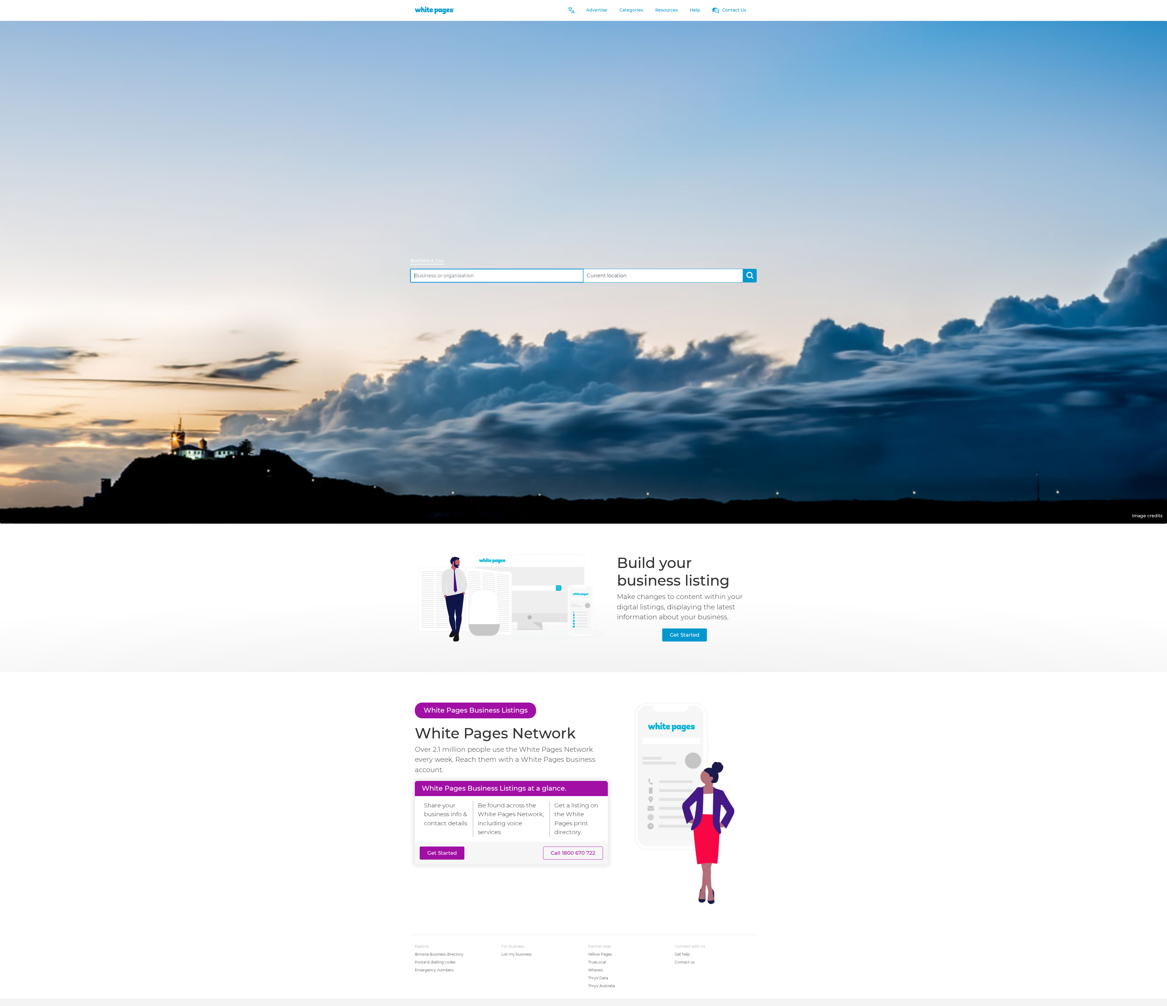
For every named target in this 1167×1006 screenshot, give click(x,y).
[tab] (429, 261)
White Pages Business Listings (476, 710)
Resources (666, 10)
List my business (516, 954)
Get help (682, 954)
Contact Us (733, 10)
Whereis (595, 970)
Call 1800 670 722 (573, 853)
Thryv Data (598, 978)
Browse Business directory (439, 954)
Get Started (684, 635)
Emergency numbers (434, 970)
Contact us (685, 962)
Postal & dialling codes (435, 962)
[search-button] (749, 275)
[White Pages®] (434, 10)
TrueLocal (597, 962)
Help (695, 10)
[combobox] (497, 275)
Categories (631, 10)
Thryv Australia (601, 986)
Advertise (596, 10)
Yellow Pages (600, 954)
